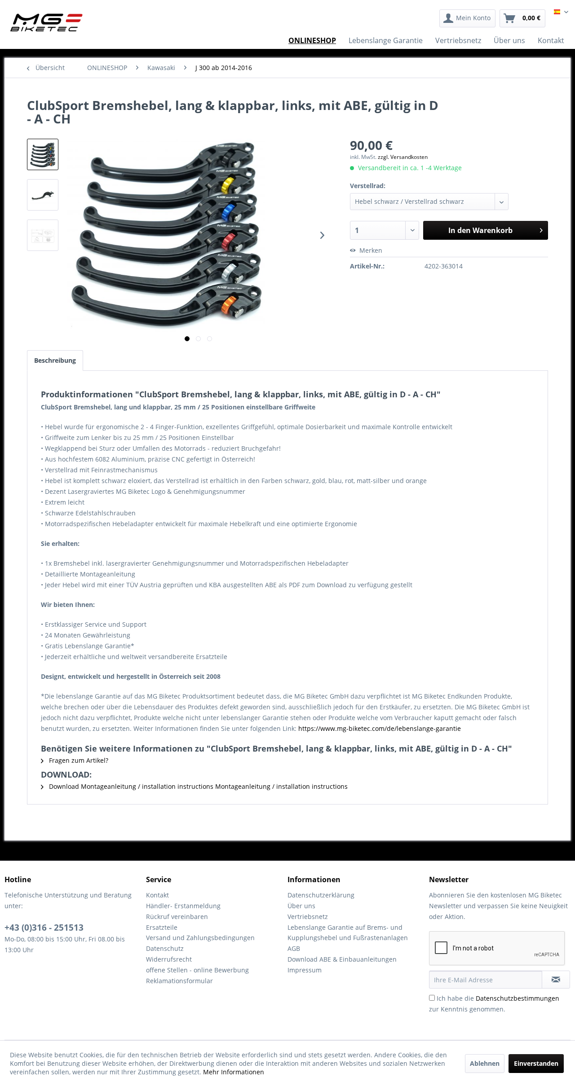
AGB (294, 948)
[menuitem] (467, 18)
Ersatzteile (161, 927)
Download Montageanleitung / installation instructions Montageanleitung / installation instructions (197, 786)
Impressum (305, 970)
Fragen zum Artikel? (77, 760)
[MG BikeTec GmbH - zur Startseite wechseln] (46, 22)
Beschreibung (55, 360)
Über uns (301, 905)
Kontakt (157, 895)
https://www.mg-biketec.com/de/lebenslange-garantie (379, 728)
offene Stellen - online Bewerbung (197, 970)
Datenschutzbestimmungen (517, 998)
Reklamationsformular (179, 980)
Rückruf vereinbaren (177, 916)
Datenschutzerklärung (321, 895)
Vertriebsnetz (308, 916)
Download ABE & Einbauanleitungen (342, 959)
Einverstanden (536, 1063)
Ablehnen (485, 1063)
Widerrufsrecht (169, 959)
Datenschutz (165, 948)
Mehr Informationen (233, 1072)
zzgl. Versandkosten (403, 157)
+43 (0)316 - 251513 (44, 927)
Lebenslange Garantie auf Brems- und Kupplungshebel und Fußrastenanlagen (348, 932)
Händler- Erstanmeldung (183, 905)
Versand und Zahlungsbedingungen (200, 937)
